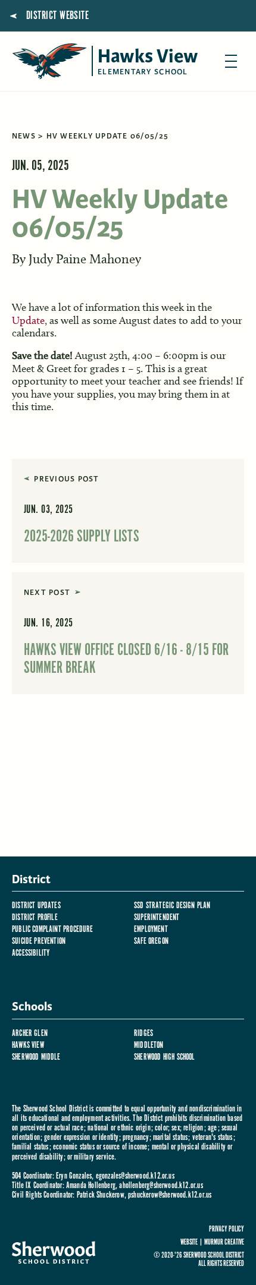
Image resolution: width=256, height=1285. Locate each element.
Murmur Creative (224, 1242)
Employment (151, 929)
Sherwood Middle (36, 1057)
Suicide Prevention (38, 941)
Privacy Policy (226, 1230)
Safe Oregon (151, 941)
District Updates (36, 905)
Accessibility (30, 953)
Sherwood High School (164, 1057)
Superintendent (157, 917)
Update (28, 320)
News (24, 136)
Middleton (149, 1045)
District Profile (35, 917)
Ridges (143, 1033)
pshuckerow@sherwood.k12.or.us (169, 1195)
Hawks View (28, 1045)
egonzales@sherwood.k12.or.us (135, 1176)
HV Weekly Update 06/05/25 (107, 136)
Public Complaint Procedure (52, 929)
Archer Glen (30, 1033)
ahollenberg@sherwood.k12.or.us (160, 1185)
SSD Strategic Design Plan (172, 905)
